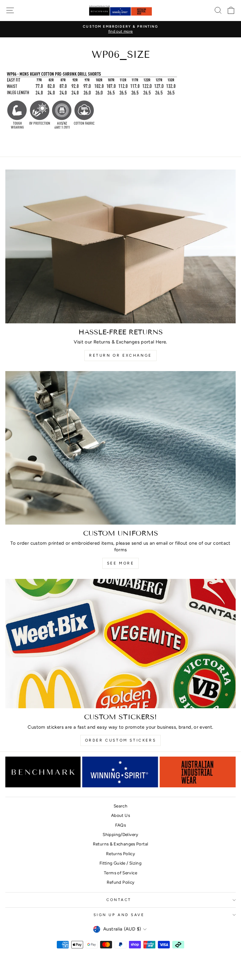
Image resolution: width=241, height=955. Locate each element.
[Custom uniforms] (120, 448)
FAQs (120, 825)
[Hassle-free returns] (120, 246)
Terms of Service (120, 872)
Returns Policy (120, 853)
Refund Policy (121, 882)
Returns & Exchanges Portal (120, 843)
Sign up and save (119, 915)
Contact (118, 900)
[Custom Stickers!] (120, 644)
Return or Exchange (120, 355)
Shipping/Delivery (120, 834)
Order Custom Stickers (120, 740)
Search (120, 805)
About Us (120, 815)
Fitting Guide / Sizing (120, 863)
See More (120, 563)
